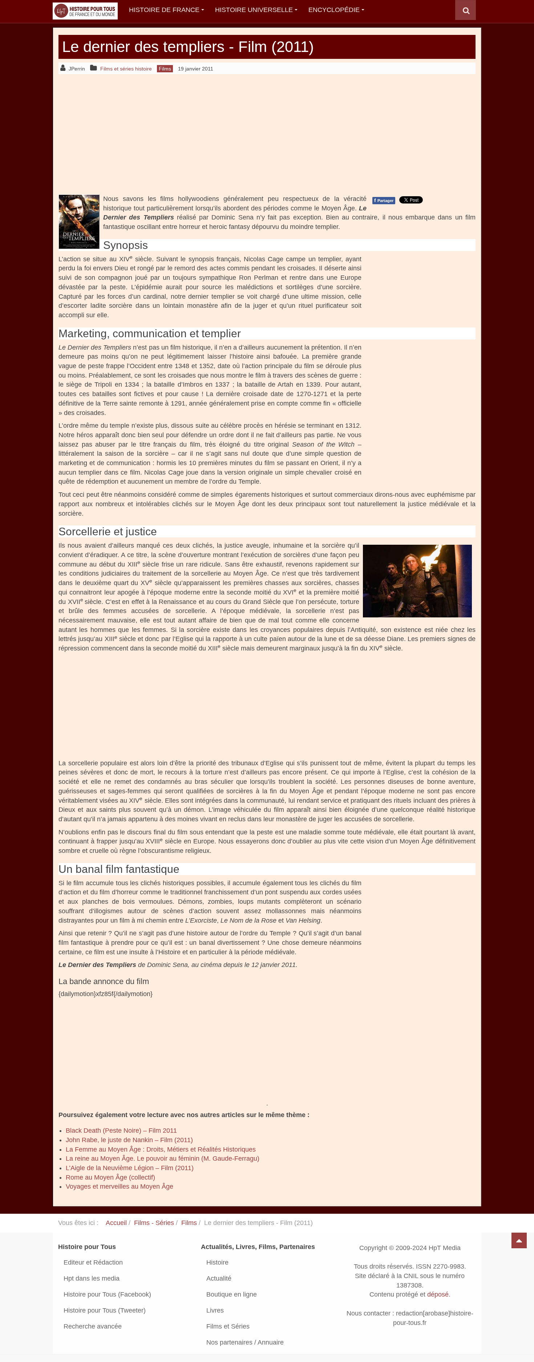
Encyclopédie (334, 9)
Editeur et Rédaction (93, 1262)
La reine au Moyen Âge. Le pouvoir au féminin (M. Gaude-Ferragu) (162, 1158)
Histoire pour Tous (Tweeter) (105, 1310)
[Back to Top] (519, 1240)
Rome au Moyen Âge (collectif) (110, 1177)
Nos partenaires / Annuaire (245, 1342)
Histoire (217, 1262)
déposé (438, 1294)
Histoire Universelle (254, 9)
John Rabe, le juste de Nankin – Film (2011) (129, 1140)
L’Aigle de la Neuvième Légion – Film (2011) (130, 1168)
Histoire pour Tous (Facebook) (107, 1294)
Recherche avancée (93, 1326)
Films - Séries (154, 1222)
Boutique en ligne (231, 1294)
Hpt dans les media (92, 1278)
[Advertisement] (267, 134)
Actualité (218, 1278)
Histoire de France (164, 9)
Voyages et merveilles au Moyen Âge (119, 1186)
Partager (383, 200)
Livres (215, 1310)
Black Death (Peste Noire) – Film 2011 (121, 1130)
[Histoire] (82, 10)
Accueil (116, 1222)
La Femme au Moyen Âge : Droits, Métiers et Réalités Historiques (161, 1149)
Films (189, 1222)
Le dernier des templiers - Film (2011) (188, 46)
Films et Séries (228, 1326)
